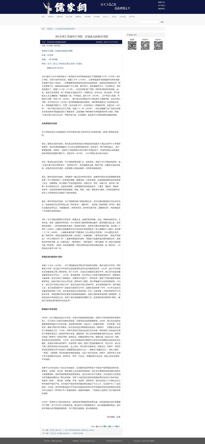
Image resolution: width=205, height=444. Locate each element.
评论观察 (88, 16)
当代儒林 (97, 16)
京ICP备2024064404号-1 (114, 441)
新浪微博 (100, 426)
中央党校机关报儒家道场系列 (65, 29)
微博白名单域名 (56, 441)
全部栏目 (132, 16)
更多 (118, 426)
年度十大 (106, 16)
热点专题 (69, 16)
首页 (43, 16)
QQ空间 (112, 426)
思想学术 (51, 16)
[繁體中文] (161, 2)
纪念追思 (123, 16)
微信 (106, 426)
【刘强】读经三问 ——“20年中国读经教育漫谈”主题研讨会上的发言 (71, 430)
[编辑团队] (161, 8)
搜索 (162, 22)
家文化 (114, 16)
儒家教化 (78, 16)
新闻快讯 (60, 16)
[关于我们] (161, 5)
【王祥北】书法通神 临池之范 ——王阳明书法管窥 (66, 433)
